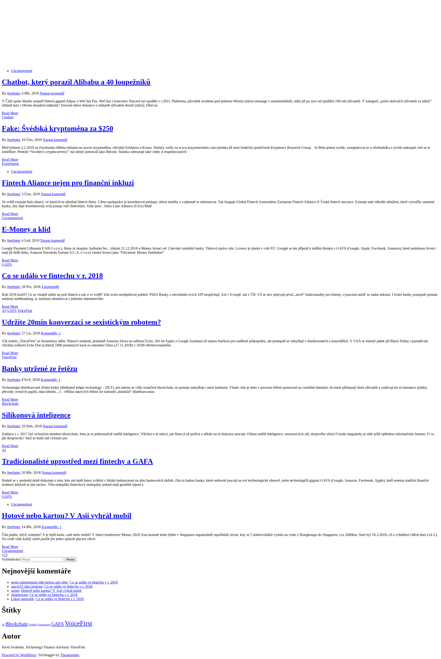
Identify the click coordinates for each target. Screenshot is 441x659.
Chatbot (7, 117)
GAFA (7, 264)
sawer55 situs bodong (26, 586)
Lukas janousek (22, 599)
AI (4, 311)
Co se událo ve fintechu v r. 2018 (52, 275)
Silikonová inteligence (36, 415)
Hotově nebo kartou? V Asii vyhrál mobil (66, 515)
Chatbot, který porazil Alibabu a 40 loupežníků (76, 82)
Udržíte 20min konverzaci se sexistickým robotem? (81, 322)
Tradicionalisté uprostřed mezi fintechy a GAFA (77, 461)
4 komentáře (50, 287)
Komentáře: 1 (51, 333)
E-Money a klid (26, 229)
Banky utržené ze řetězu (39, 368)
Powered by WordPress (19, 655)
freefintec (14, 93)
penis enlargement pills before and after (39, 582)
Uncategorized (21, 71)
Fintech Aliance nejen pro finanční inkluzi (68, 182)
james (15, 591)
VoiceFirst (24, 311)
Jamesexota (19, 595)
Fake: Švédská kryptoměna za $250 (57, 128)
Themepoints (69, 655)
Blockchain (10, 404)
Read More (10, 113)
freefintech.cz (221, 22)
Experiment (10, 164)
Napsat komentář (52, 93)
